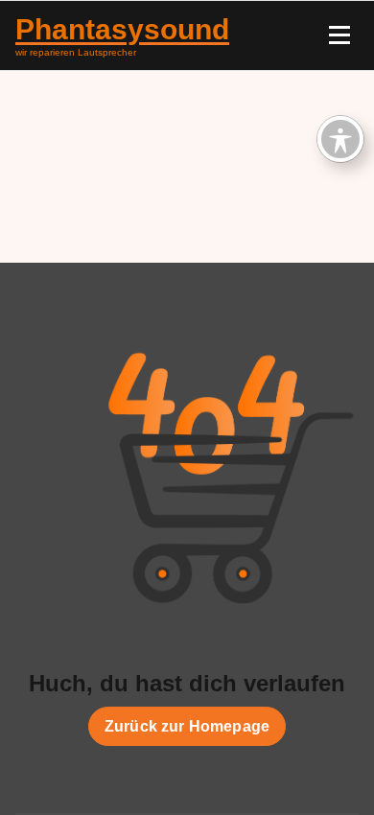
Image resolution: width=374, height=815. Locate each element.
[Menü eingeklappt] (339, 35)
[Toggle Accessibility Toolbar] (340, 139)
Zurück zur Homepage (187, 726)
